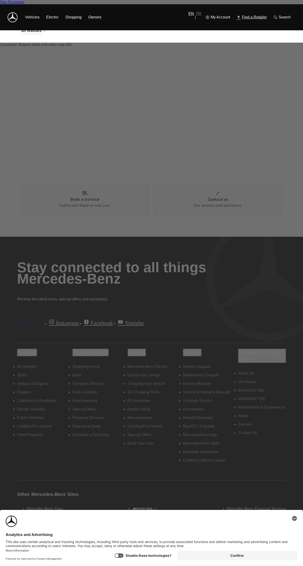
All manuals (31, 30)
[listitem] (32, 17)
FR (198, 14)
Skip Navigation (12, 2)
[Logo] (13, 17)
